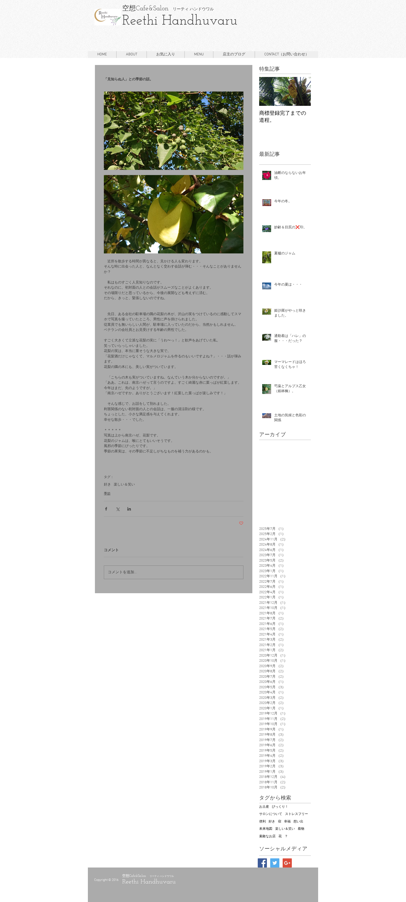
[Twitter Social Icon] (274, 863)
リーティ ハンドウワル (191, 9)
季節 (107, 494)
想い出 (298, 822)
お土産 (264, 807)
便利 (262, 822)
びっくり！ (280, 807)
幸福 (287, 822)
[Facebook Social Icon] (262, 863)
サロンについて (270, 814)
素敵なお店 (267, 836)
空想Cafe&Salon (145, 8)
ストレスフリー (296, 814)
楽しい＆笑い (124, 484)
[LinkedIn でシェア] (129, 509)
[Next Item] (303, 91)
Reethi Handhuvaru (179, 21)
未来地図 (265, 829)
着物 (301, 829)
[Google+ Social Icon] (287, 863)
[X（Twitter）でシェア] (117, 509)
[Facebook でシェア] (106, 509)
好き (107, 484)
